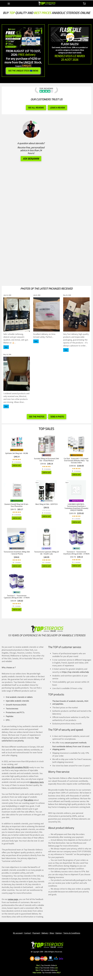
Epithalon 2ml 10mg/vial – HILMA (16, 453)
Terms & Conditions (71, 933)
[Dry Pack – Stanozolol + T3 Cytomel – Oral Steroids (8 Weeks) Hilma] (76, 444)
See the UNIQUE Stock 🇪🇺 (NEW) (23, 71)
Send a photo (57, 416)
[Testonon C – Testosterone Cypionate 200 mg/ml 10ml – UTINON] (16, 581)
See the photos (36, 416)
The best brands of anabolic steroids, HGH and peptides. (70, 702)
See (6, 347)
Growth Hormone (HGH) (16, 704)
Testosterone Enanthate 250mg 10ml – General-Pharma (17, 553)
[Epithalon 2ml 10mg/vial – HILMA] (16, 442)
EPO (8, 720)
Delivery (45, 933)
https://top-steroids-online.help (75, 672)
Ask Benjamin (31, 158)
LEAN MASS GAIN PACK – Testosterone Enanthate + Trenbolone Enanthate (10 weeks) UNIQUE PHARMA (76, 507)
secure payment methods (76, 742)
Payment (36, 933)
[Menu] (8, 4)
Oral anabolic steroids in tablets (19, 697)
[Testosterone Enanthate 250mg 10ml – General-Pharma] (16, 537)
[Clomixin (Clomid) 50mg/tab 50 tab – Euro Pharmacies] (16, 490)
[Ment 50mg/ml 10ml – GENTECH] (46, 490)
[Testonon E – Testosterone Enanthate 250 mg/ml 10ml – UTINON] (76, 537)
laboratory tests (37, 782)
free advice (28, 800)
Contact (27, 933)
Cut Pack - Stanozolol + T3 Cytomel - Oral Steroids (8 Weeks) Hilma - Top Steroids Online (76, 460)
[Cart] (84, 3)
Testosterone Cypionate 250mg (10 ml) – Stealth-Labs (46, 553)
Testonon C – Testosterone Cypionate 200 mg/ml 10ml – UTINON (16, 597)
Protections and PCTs (15, 712)
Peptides (9, 716)
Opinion (58, 933)
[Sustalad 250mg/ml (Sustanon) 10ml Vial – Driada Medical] (46, 444)
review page (13, 899)
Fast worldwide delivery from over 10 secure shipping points (71, 748)
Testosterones (12, 708)
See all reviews (36, 108)
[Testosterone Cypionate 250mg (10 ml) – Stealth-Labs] (46, 537)
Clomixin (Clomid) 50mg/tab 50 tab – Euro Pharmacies (16, 505)
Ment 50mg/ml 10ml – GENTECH (46, 504)
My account (18, 933)
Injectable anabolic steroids (17, 700)
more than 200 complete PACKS (15, 767)
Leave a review (57, 108)
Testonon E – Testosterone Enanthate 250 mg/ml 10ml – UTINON (76, 553)
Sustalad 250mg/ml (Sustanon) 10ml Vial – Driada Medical (46, 459)
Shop (52, 933)
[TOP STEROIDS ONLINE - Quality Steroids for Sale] (46, 945)
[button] (17, 465)
